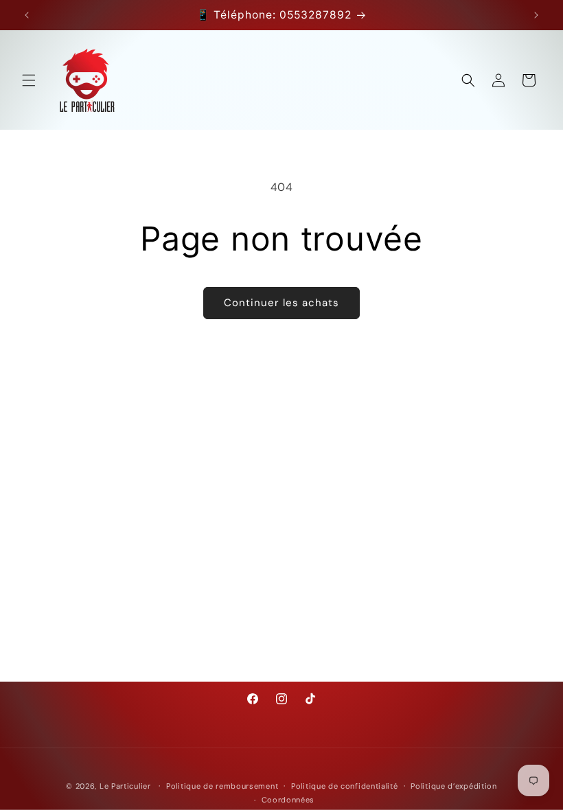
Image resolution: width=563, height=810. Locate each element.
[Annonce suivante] (536, 15)
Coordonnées (288, 800)
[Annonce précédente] (27, 15)
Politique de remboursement (222, 786)
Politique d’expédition (453, 786)
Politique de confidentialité (344, 786)
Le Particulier (125, 786)
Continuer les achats (281, 303)
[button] (29, 80)
